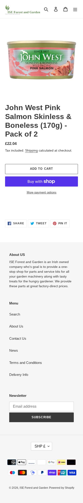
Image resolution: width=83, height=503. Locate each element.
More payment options (41, 192)
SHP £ (40, 446)
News (13, 350)
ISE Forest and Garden (34, 487)
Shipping (31, 150)
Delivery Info (18, 375)
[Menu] (75, 9)
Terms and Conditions (25, 363)
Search (14, 314)
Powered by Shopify (61, 487)
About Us (16, 326)
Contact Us (17, 338)
